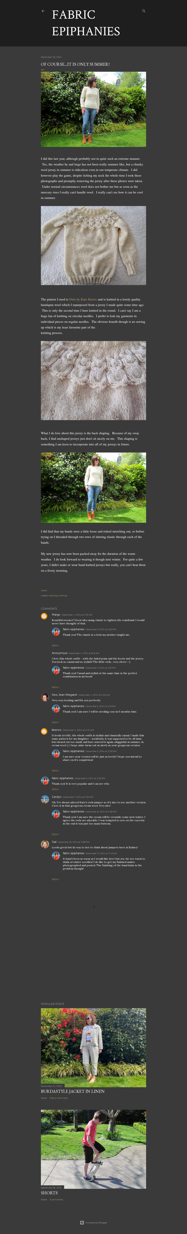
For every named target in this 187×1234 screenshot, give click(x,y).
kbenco (56, 730)
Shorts (49, 1193)
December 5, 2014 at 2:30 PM (101, 751)
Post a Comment (59, 1098)
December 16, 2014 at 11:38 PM (74, 842)
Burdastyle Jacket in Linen (73, 1091)
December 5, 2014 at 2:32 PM (101, 629)
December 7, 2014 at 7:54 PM (78, 797)
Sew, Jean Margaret (64, 694)
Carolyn (56, 797)
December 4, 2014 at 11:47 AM (78, 730)
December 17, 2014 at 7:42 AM (101, 853)
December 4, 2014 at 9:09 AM (94, 694)
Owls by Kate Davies (83, 299)
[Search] (144, 10)
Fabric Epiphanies (86, 23)
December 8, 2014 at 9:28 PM (101, 811)
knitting (62, 595)
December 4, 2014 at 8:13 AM (84, 653)
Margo (56, 614)
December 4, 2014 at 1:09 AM (77, 614)
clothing (53, 595)
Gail (54, 842)
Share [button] (44, 590)
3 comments (56, 1199)
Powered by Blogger (96, 1222)
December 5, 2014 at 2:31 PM (101, 667)
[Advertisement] (93, 967)
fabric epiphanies (73, 629)
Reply (55, 645)
